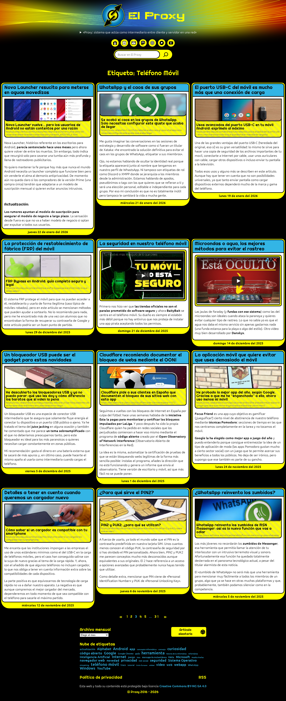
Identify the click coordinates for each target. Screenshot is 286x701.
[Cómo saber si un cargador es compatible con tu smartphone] (48, 523)
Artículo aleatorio (185, 632)
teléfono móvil (105, 664)
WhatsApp (193, 665)
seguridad (158, 660)
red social (143, 661)
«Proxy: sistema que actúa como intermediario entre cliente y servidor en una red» (140, 32)
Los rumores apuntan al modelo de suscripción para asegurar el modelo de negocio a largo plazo (41, 213)
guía (137, 653)
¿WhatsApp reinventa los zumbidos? (235, 492)
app (132, 648)
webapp (180, 664)
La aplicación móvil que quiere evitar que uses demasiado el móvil (235, 357)
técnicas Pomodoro (223, 422)
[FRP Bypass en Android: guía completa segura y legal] (48, 274)
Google (110, 653)
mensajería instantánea (154, 657)
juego (131, 657)
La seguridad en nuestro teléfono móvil (142, 243)
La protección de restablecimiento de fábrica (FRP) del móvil (46, 246)
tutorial (131, 665)
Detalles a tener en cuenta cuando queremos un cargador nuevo (42, 495)
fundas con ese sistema (244, 311)
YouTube (104, 668)
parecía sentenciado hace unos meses (44, 147)
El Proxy (156, 15)
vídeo (160, 664)
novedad (113, 660)
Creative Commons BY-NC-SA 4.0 (182, 686)
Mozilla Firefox (198, 657)
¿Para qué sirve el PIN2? (126, 492)
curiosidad (176, 648)
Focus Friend (204, 413)
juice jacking (40, 426)
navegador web (92, 660)
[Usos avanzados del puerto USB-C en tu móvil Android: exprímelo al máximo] (238, 118)
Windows (87, 668)
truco (123, 665)
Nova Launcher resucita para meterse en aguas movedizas (46, 90)
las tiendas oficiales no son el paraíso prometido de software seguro (138, 308)
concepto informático (147, 649)
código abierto (128, 436)
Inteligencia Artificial (95, 656)
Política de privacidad (101, 677)
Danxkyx (238, 333)
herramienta (153, 653)
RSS (202, 677)
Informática (193, 654)
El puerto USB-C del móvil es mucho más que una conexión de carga (234, 90)
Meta (171, 657)
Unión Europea (141, 665)
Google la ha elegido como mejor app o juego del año (233, 438)
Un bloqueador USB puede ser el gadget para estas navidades (39, 357)
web (169, 664)
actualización (87, 649)
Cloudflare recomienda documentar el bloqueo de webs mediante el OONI (140, 357)
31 (156, 617)
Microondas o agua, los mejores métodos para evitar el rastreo (230, 246)
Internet (119, 657)
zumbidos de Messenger (260, 543)
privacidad (129, 660)
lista (138, 657)
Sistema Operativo (182, 660)
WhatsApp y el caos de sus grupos (137, 87)
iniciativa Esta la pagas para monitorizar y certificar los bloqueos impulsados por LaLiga (140, 419)
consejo (162, 649)
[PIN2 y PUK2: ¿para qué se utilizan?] (143, 516)
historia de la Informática (176, 654)
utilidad (151, 665)
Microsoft (183, 656)
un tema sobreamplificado (65, 430)
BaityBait (173, 310)
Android (120, 649)
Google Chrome (125, 653)
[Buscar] (167, 54)
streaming (84, 665)
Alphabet (104, 649)
